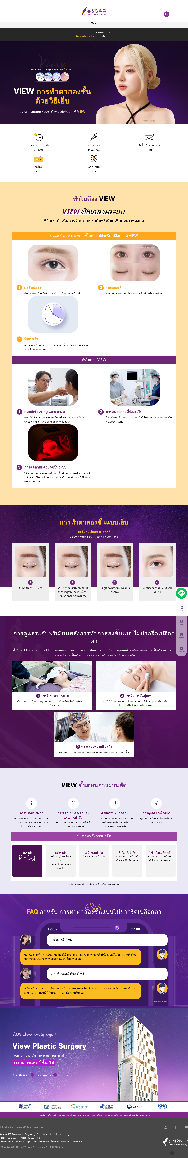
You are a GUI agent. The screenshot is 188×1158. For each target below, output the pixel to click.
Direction (38, 1127)
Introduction (6, 1127)
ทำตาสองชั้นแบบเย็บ (84, 36)
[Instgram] (165, 1128)
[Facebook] (176, 1128)
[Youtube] (186, 1128)
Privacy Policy (23, 1127)
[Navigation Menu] (174, 14)
